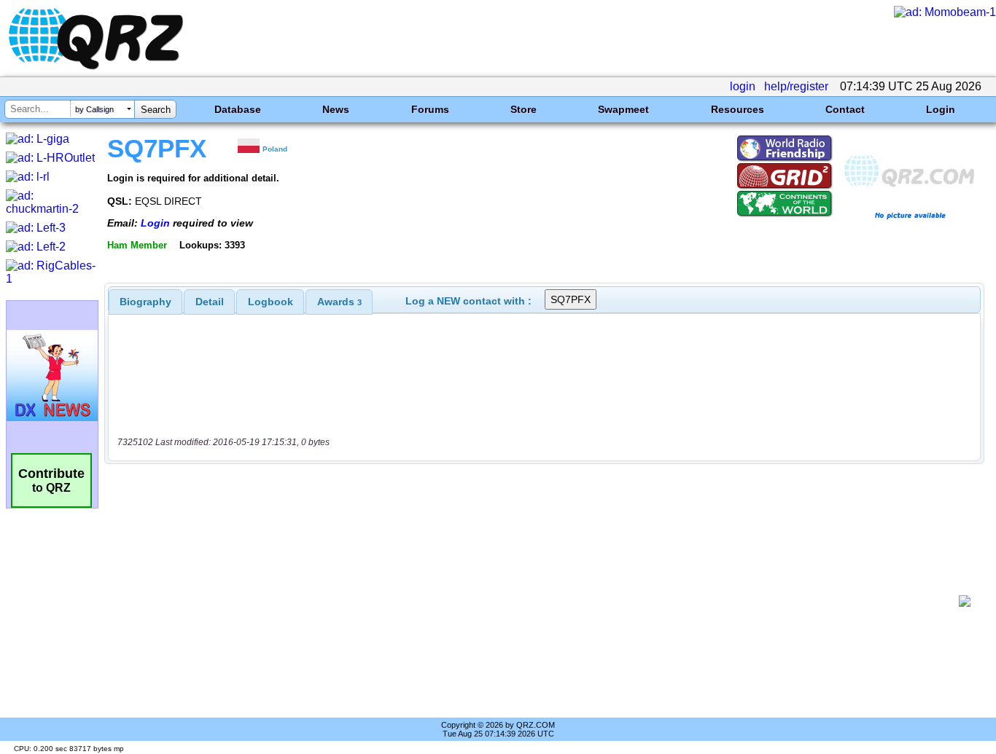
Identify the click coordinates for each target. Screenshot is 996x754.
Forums (430, 109)
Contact (845, 109)
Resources (737, 109)
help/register (796, 86)
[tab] (145, 301)
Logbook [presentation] (270, 301)
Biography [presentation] (145, 301)
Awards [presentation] (339, 301)
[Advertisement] (536, 601)
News (335, 109)
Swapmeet (623, 109)
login (742, 86)
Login (940, 109)
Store (523, 109)
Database (237, 109)
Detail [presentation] (209, 301)
